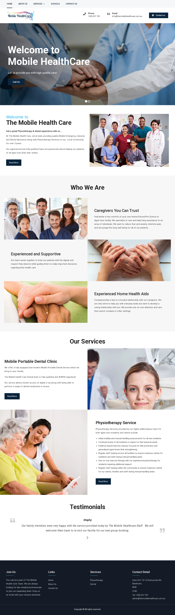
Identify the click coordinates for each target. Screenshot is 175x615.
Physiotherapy (96, 580)
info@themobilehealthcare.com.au (127, 16)
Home (9, 4)
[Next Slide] (87, 537)
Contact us (160, 15)
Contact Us (71, 4)
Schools (55, 4)
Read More (13, 163)
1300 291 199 (94, 16)
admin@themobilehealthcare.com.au (148, 598)
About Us (22, 4)
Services (37, 4)
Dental (93, 584)
